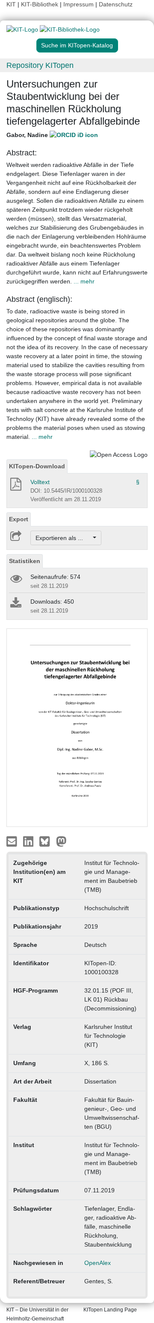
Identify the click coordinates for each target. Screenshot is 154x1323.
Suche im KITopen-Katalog (77, 45)
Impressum (78, 4)
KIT (11, 4)
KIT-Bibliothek (40, 4)
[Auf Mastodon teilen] (61, 841)
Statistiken (24, 561)
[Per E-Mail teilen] (12, 841)
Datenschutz (116, 4)
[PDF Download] (15, 486)
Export (18, 519)
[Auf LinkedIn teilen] (29, 841)
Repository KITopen (40, 65)
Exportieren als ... (64, 537)
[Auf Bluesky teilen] (46, 841)
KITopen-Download (37, 466)
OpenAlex (97, 1262)
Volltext (40, 482)
